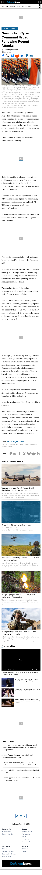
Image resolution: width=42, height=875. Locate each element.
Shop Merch (26, 842)
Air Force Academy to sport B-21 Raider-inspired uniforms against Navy (26, 680)
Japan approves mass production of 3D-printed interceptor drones (21, 778)
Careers (24, 851)
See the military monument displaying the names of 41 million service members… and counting (27, 701)
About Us (25, 849)
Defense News (10, 28)
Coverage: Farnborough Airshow (19, 6)
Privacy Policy (6, 831)
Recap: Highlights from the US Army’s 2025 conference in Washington (18, 595)
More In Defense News (11, 461)
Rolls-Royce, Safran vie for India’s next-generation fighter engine (18, 756)
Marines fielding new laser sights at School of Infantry (21, 771)
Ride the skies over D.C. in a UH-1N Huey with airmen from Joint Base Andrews (20, 673)
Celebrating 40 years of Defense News (16, 525)
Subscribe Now (27, 831)
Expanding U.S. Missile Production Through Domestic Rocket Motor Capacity (27, 690)
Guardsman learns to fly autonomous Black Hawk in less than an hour (21, 558)
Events (24, 836)
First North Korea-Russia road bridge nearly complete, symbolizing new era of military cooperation (20, 747)
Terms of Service (7, 834)
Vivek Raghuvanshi (11, 50)
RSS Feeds (25, 839)
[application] (21, 660)
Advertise (5, 849)
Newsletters (26, 834)
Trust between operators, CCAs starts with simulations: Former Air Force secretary (18, 489)
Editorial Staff (6, 856)
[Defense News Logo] (13, 2)
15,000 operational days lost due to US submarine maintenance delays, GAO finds (20, 763)
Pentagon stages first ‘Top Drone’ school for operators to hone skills (19, 632)
